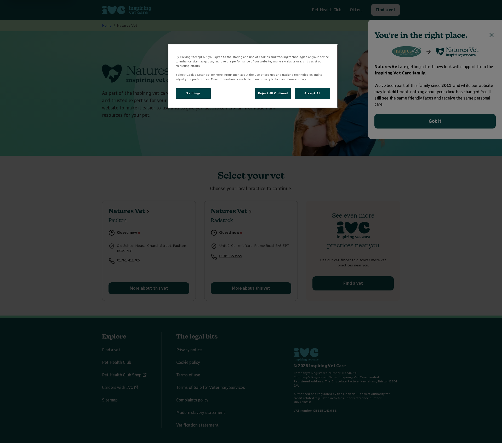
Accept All (312, 93)
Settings (193, 93)
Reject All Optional (273, 93)
